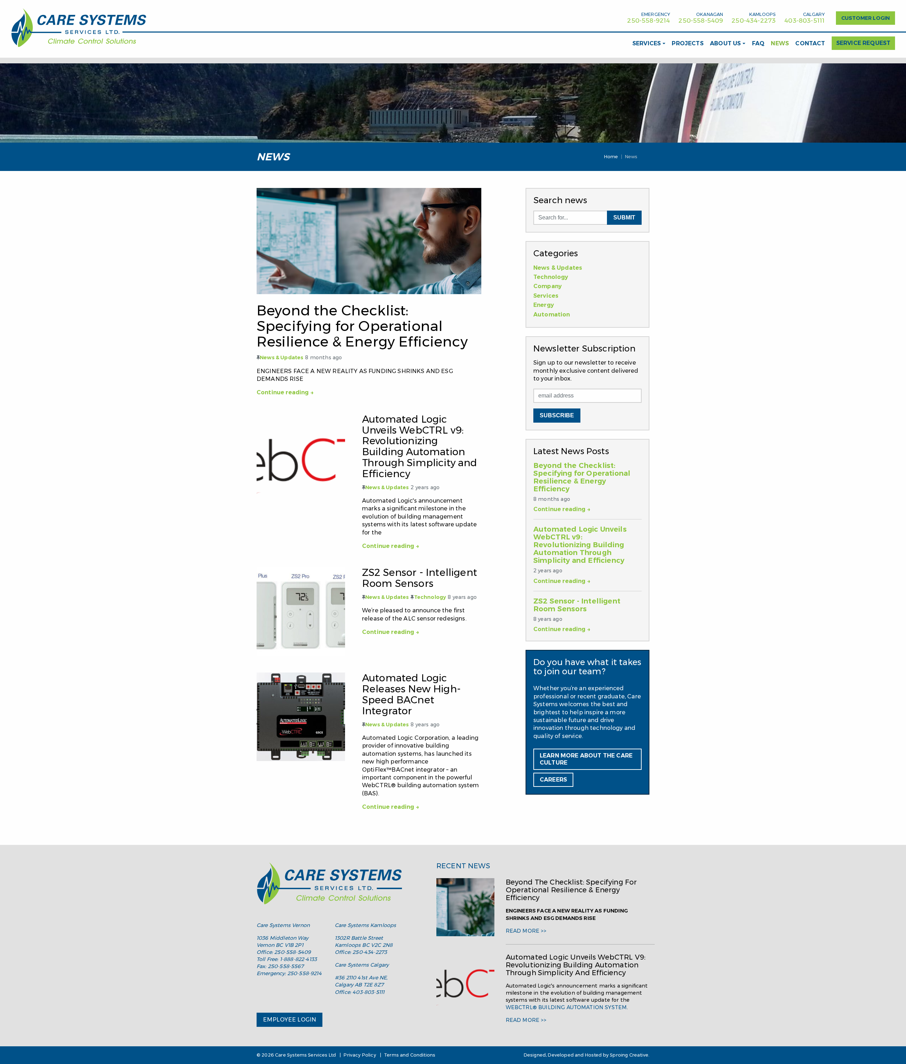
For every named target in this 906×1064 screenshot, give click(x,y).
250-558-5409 (700, 20)
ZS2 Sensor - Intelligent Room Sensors (576, 605)
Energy (543, 305)
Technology (430, 597)
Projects (687, 43)
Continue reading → (285, 392)
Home (611, 156)
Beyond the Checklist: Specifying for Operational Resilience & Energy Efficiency (581, 477)
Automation (551, 314)
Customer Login (865, 18)
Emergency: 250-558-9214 (289, 973)
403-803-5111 (804, 20)
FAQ (758, 43)
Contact (810, 43)
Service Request (863, 43)
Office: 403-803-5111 (359, 992)
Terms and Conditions (409, 1055)
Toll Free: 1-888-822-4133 (287, 959)
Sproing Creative (629, 1055)
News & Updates (281, 357)
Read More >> (526, 931)
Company (547, 286)
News (780, 43)
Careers (553, 779)
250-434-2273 (754, 20)
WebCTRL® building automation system (566, 1007)
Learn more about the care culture (586, 759)
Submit (624, 217)
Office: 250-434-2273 (361, 952)
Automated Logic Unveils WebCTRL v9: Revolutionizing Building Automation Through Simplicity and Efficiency (580, 545)
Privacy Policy (360, 1055)
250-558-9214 (648, 20)
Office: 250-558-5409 (284, 952)
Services (646, 43)
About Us (725, 43)
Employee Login (289, 1019)
